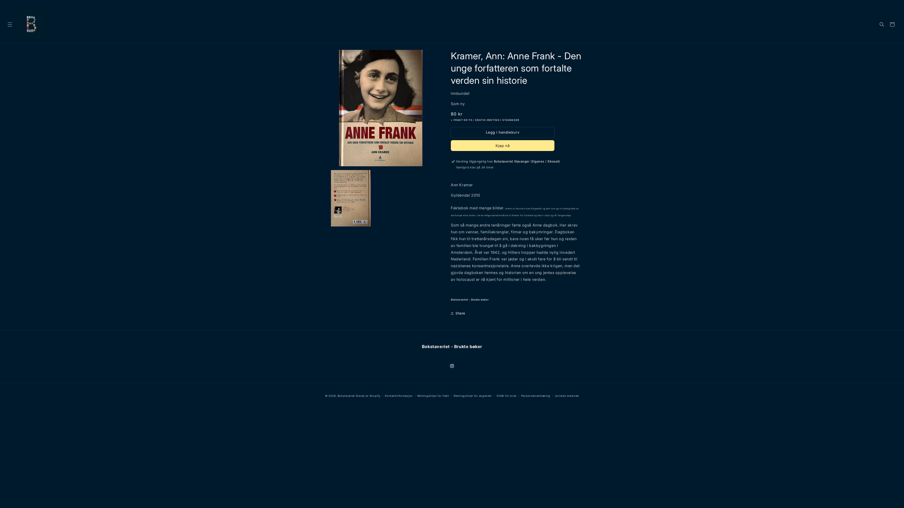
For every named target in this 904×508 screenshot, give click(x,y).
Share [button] (460, 313)
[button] (10, 24)
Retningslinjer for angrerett (473, 395)
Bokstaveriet (346, 395)
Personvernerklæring (535, 395)
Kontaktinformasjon (399, 395)
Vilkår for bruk (506, 395)
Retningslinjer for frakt (433, 395)
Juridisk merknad (567, 395)
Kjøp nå (503, 145)
